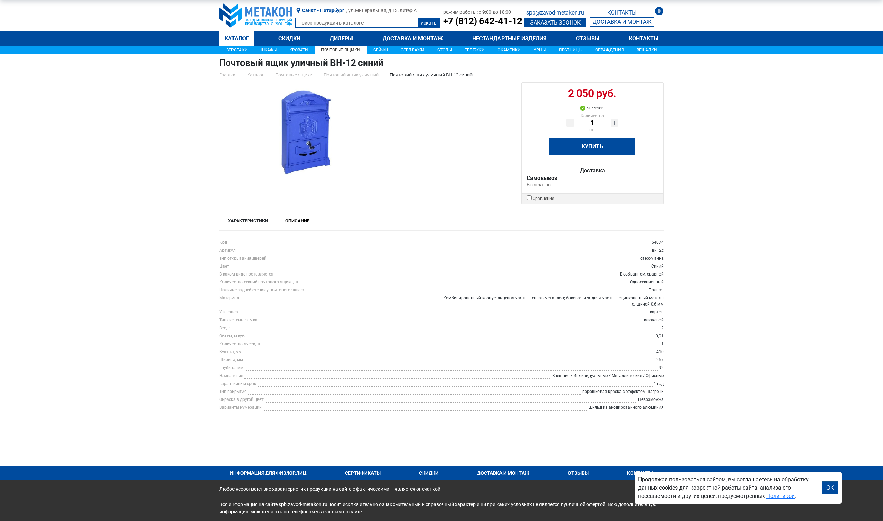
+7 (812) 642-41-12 (482, 21)
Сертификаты (363, 473)
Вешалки (647, 50)
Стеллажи (412, 50)
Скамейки (509, 50)
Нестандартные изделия (509, 38)
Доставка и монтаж (413, 38)
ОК (830, 487)
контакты (622, 12)
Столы (444, 50)
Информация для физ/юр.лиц (268, 473)
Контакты (643, 38)
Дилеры (341, 38)
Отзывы (587, 38)
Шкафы (269, 50)
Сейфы (380, 50)
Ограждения (609, 50)
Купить (592, 146)
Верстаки (237, 50)
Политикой (780, 496)
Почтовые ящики (340, 50)
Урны (540, 50)
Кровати (298, 50)
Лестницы (570, 50)
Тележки (475, 50)
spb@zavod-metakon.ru (555, 12)
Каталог (237, 38)
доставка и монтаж (622, 22)
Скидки (289, 38)
